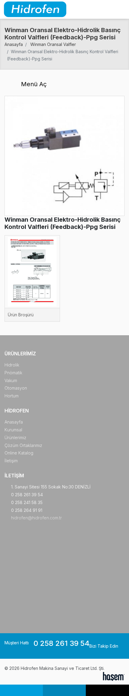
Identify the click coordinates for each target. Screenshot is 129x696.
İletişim (11, 460)
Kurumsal (13, 429)
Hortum (11, 395)
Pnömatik (13, 372)
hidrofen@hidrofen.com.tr (36, 517)
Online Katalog (18, 452)
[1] (121, 9)
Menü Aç (33, 84)
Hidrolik (11, 364)
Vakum (10, 380)
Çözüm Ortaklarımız (23, 445)
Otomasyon (15, 388)
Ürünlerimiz (15, 437)
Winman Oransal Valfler (53, 44)
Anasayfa (13, 44)
